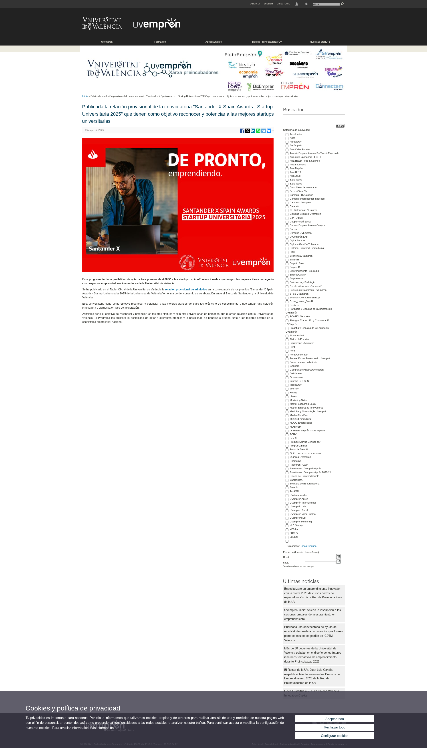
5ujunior (294, 537)
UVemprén (107, 41)
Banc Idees (296, 179)
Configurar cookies (334, 736)
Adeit (292, 138)
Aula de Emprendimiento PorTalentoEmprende (314, 153)
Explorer (294, 305)
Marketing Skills (298, 400)
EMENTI (294, 259)
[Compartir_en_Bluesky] (269, 132)
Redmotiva (295, 461)
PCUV (293, 434)
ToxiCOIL (295, 491)
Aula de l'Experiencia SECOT (305, 157)
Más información (101, 728)
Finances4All (297, 335)
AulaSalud (295, 176)
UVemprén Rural (299, 510)
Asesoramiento (213, 41)
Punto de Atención (299, 449)
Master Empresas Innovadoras (306, 407)
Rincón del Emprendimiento (304, 476)
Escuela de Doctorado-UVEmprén (308, 290)
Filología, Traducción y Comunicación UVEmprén (308, 322)
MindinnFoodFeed (299, 415)
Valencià (255, 4)
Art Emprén (296, 145)
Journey (294, 388)
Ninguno (312, 546)
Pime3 (293, 438)
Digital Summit (297, 240)
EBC (292, 252)
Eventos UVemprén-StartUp (305, 297)
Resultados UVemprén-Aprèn (305, 468)
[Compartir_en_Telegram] (263, 132)
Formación (160, 41)
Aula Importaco (298, 164)
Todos (303, 546)
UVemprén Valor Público (303, 514)
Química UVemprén (300, 457)
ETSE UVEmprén (299, 293)
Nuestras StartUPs (320, 41)
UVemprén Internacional (303, 502)
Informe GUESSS (299, 381)
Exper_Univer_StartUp (302, 301)
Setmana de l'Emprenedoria (304, 483)
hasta (286, 562)
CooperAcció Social (300, 221)
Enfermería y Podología (302, 282)
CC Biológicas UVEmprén (303, 210)
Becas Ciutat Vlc (299, 191)
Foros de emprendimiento (303, 362)
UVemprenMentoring (301, 521)
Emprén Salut (297, 263)
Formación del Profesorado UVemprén (310, 358)
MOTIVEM (295, 426)
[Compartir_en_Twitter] (247, 132)
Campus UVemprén (300, 202)
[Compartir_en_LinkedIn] (253, 132)
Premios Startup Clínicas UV (305, 441)
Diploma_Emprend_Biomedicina (307, 248)
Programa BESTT (299, 445)
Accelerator (296, 134)
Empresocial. (297, 278)
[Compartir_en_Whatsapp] (258, 132)
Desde (286, 557)
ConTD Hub (296, 217)
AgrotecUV (296, 141)
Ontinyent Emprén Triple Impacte (307, 430)
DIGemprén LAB (299, 236)
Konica (293, 392)
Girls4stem (296, 373)
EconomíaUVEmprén (301, 255)
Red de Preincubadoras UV (267, 41)
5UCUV (294, 533)
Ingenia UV (296, 384)
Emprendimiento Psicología (304, 271)
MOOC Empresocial (301, 422)
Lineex (293, 396)
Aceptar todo (334, 719)
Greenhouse (296, 377)
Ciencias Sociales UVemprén (305, 213)
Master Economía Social (303, 404)
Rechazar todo (334, 727)
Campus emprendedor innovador (307, 198)
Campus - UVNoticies (301, 195)
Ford (292, 346)
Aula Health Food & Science (305, 160)
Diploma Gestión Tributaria (304, 244)
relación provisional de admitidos (185, 289)
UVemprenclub (298, 517)
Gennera (294, 366)
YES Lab (294, 529)
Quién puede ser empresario (305, 453)
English (268, 4)
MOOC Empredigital (300, 419)
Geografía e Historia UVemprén (307, 369)
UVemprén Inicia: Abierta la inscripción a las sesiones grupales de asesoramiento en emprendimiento (312, 614)
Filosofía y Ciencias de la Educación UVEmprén (307, 330)
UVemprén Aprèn (299, 499)
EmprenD (295, 267)
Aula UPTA (295, 172)
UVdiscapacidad (298, 495)
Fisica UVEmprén (299, 339)
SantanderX (296, 479)
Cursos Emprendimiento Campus (308, 225)
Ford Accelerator (299, 354)
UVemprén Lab (298, 506)
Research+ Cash (299, 464)
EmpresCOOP (298, 274)
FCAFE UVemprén (300, 316)
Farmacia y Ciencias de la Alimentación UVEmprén (309, 311)
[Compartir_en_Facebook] (242, 132)
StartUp (294, 487)
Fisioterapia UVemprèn (302, 343)
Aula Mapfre (296, 168)
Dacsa (293, 229)
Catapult (294, 206)
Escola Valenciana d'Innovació (306, 286)
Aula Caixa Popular (300, 149)
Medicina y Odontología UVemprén (308, 411)
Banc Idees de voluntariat (303, 187)
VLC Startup (296, 525)
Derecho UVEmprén (301, 233)
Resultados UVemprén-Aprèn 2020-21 (310, 472)
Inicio (85, 96)
